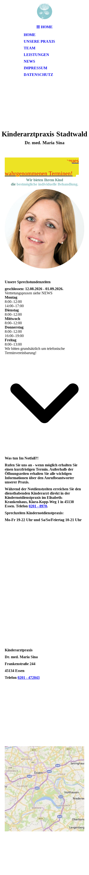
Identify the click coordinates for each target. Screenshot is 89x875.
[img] (44, 11)
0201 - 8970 (38, 506)
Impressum (35, 68)
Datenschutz (38, 75)
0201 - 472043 (29, 678)
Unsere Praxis (39, 41)
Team (29, 48)
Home (30, 35)
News (29, 61)
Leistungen (36, 55)
